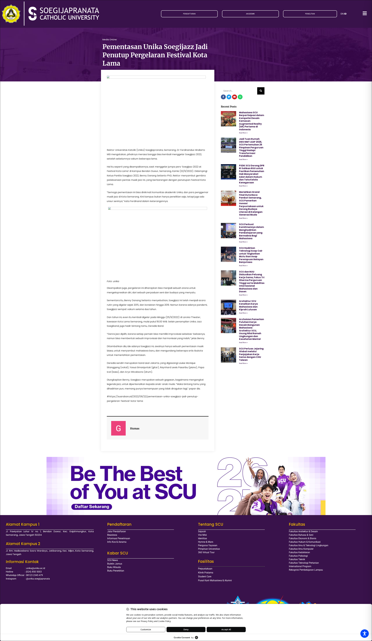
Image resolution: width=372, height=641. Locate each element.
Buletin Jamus (114, 563)
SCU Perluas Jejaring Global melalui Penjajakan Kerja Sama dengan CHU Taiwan (251, 354)
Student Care (204, 576)
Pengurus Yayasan (207, 545)
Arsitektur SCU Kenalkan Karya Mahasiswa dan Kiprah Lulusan (248, 305)
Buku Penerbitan (115, 570)
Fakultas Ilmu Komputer (301, 548)
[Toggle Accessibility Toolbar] (364, 633)
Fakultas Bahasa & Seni (301, 535)
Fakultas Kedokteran (299, 552)
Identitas (202, 538)
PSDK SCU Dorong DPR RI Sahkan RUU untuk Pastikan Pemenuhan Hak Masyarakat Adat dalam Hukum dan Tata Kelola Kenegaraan (251, 174)
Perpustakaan (205, 568)
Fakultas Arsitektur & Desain (303, 531)
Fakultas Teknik (297, 559)
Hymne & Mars (205, 542)
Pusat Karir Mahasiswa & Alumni (215, 580)
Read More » (243, 133)
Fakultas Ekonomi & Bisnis (302, 538)
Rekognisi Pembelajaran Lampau (306, 569)
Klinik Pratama (205, 572)
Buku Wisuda (114, 567)
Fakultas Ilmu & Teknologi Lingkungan (308, 545)
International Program (300, 566)
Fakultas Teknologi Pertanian (304, 562)
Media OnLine (109, 39)
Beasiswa (112, 535)
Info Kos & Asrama (116, 542)
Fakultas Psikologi (298, 555)
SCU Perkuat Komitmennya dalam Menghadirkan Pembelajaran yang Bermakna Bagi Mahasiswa (251, 231)
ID (345, 13)
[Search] (260, 91)
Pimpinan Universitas (209, 548)
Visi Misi (202, 535)
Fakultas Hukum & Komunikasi (305, 542)
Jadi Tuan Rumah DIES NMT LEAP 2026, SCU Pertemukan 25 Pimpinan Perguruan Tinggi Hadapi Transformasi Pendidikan (251, 147)
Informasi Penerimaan (118, 538)
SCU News (112, 560)
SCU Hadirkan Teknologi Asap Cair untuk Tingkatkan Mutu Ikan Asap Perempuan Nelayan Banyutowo (251, 255)
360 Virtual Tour (206, 552)
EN (342, 13)
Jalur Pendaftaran (116, 531)
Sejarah (202, 531)
